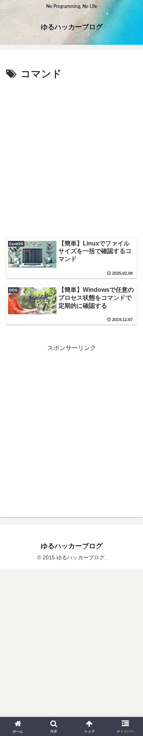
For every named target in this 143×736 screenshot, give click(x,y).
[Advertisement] (71, 158)
